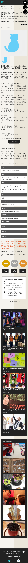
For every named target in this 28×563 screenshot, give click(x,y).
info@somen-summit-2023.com (10, 211)
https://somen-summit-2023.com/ (10, 218)
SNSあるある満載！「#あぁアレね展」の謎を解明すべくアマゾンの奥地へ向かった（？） (15, 293)
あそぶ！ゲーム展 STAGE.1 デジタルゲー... (13, 301)
